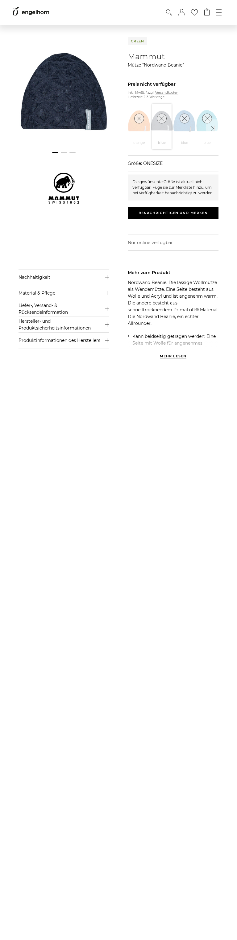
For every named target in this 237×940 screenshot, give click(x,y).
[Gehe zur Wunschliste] (194, 12)
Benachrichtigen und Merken (173, 213)
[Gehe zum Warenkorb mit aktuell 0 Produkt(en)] (207, 12)
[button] (181, 12)
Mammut (146, 56)
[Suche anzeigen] (169, 12)
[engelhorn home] (30, 12)
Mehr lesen (173, 356)
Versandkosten (166, 93)
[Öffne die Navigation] (219, 12)
